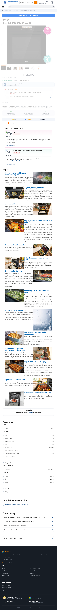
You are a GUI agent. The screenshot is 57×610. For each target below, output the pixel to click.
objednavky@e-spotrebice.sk (10, 562)
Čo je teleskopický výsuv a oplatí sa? (13, 538)
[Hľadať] (35, 2)
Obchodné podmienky (35, 568)
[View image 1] (3, 68)
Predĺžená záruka (6, 571)
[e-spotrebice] (10, 2)
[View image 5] (27, 68)
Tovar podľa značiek (34, 571)
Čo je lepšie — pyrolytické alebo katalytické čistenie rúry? (19, 521)
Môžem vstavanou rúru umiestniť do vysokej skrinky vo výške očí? (21, 534)
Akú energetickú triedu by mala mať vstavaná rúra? (17, 530)
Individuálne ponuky (6, 587)
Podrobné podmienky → (11, 145)
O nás (3, 568)
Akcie (7, 123)
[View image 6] (33, 68)
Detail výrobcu (40, 123)
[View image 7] (39, 68)
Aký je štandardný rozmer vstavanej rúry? (15, 525)
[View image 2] (9, 68)
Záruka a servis (22, 123)
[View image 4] (21, 68)
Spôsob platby (5, 575)
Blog (3, 590)
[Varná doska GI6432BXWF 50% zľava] (47, 31)
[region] (27, 44)
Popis (13, 123)
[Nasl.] (50, 45)
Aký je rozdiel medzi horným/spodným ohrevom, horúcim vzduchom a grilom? (24, 517)
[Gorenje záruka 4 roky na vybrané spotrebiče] (47, 59)
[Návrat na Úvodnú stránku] (2, 10)
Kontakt (31, 578)
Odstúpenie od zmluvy (35, 575)
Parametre (31, 123)
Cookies (32, 573)
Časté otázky (51, 123)
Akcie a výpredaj (6, 585)
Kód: (3, 102)
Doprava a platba (6, 573)
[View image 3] (15, 68)
